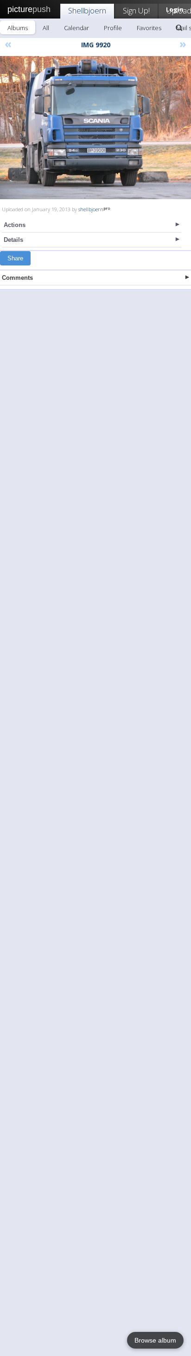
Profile (113, 28)
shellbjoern (90, 209)
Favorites (149, 28)
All (46, 28)
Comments (17, 277)
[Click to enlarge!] (95, 127)
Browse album (155, 1340)
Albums (17, 28)
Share (15, 258)
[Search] (179, 27)
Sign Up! (136, 10)
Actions (14, 224)
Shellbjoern (87, 10)
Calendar (76, 28)
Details (13, 239)
